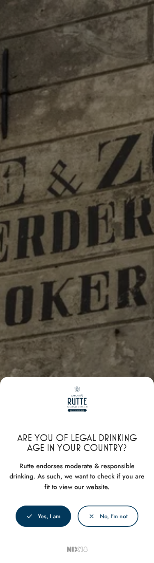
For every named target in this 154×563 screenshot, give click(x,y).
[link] (108, 516)
